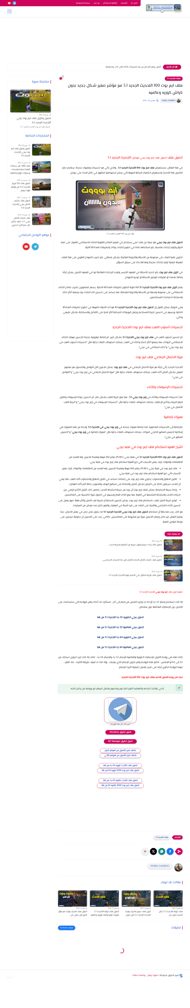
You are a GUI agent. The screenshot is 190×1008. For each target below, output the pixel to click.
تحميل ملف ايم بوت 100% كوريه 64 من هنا (120, 770)
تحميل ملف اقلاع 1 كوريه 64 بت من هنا (120, 765)
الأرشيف (124, 3)
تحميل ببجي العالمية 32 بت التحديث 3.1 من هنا (120, 627)
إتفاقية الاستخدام (110, 3)
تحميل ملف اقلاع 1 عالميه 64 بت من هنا (120, 780)
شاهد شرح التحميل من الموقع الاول (120, 750)
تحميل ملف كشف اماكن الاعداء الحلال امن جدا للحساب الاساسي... (131, 560)
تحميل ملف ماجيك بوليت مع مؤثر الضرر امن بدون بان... (72, 913)
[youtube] (9, 3)
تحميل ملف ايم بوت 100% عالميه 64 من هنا (120, 785)
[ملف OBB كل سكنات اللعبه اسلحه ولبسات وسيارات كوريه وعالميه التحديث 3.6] (41, 167)
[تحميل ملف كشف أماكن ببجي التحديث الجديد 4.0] (41, 202)
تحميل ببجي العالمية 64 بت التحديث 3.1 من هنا (120, 647)
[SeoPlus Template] (181, 975)
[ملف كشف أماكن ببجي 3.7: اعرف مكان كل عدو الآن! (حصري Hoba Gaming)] (41, 219)
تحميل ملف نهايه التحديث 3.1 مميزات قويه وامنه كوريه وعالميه (105, 913)
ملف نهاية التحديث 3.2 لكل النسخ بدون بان (171, 913)
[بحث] (9, 11)
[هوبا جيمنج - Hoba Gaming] (164, 8)
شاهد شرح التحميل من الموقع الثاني (120, 755)
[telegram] (14, 3)
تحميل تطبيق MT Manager (120, 741)
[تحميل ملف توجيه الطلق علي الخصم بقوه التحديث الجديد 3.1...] (173, 576)
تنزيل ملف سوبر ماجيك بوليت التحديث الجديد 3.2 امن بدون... (137, 913)
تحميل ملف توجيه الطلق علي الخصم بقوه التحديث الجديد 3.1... (134, 575)
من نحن (97, 3)
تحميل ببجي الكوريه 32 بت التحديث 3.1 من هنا (120, 617)
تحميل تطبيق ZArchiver (120, 732)
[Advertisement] (95, 41)
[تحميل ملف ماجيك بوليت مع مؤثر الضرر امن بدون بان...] (72, 898)
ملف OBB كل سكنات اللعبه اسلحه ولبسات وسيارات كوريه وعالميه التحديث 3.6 (20, 169)
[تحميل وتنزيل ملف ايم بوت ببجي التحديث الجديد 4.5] (30, 101)
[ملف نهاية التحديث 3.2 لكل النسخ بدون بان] (168, 898)
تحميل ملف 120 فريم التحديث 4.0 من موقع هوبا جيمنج (20, 187)
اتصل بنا (134, 3)
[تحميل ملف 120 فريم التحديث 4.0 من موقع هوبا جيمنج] (41, 184)
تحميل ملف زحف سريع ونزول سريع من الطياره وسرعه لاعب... (135, 545)
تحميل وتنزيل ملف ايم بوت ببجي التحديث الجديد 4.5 (34, 120)
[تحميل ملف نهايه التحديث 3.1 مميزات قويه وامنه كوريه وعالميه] (104, 898)
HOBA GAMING (168, 100)
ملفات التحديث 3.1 (174, 78)
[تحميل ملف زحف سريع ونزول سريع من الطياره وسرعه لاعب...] (173, 545)
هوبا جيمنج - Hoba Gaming (145, 975)
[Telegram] (9, 975)
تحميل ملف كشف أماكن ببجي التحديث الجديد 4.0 (21, 204)
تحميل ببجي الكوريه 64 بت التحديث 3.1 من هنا (120, 637)
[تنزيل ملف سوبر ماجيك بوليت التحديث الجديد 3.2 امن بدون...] (136, 898)
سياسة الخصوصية (83, 3)
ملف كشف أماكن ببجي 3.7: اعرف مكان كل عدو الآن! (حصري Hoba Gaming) (20, 221)
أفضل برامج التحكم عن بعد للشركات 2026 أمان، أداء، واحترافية (133, 67)
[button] (170, 851)
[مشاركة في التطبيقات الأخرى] (145, 851)
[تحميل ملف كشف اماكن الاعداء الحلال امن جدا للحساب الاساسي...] (173, 560)
